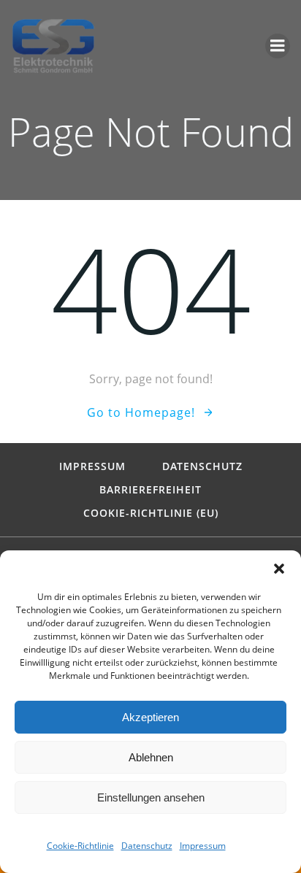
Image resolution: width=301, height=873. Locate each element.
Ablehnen (151, 757)
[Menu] (277, 46)
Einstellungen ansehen (151, 797)
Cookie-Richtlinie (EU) (150, 513)
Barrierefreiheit (150, 490)
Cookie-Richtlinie (80, 845)
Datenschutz (146, 845)
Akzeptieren (150, 717)
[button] (279, 568)
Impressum (203, 845)
